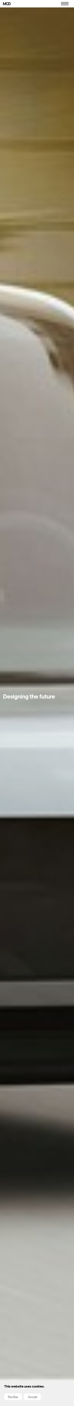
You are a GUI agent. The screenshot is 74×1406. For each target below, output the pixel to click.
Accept (32, 1397)
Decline (13, 1397)
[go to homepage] (7, 4)
